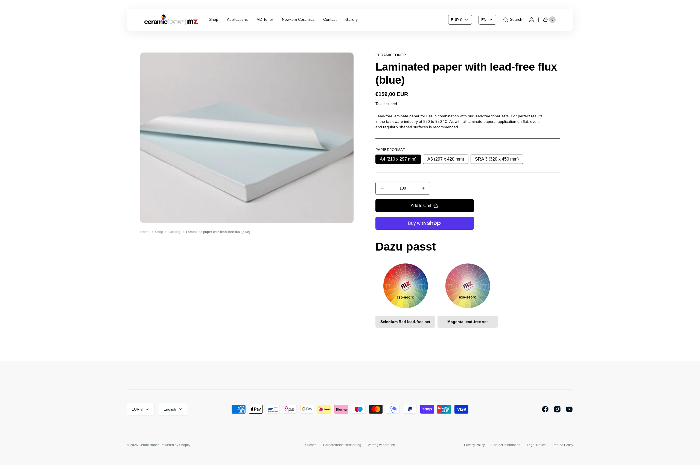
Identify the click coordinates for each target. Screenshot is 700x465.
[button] (512, 20)
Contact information (505, 445)
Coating (174, 232)
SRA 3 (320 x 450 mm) (497, 160)
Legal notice (536, 445)
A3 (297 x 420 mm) (447, 160)
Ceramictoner (149, 445)
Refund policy (562, 445)
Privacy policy (474, 445)
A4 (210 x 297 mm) (400, 160)
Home (145, 232)
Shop (159, 232)
